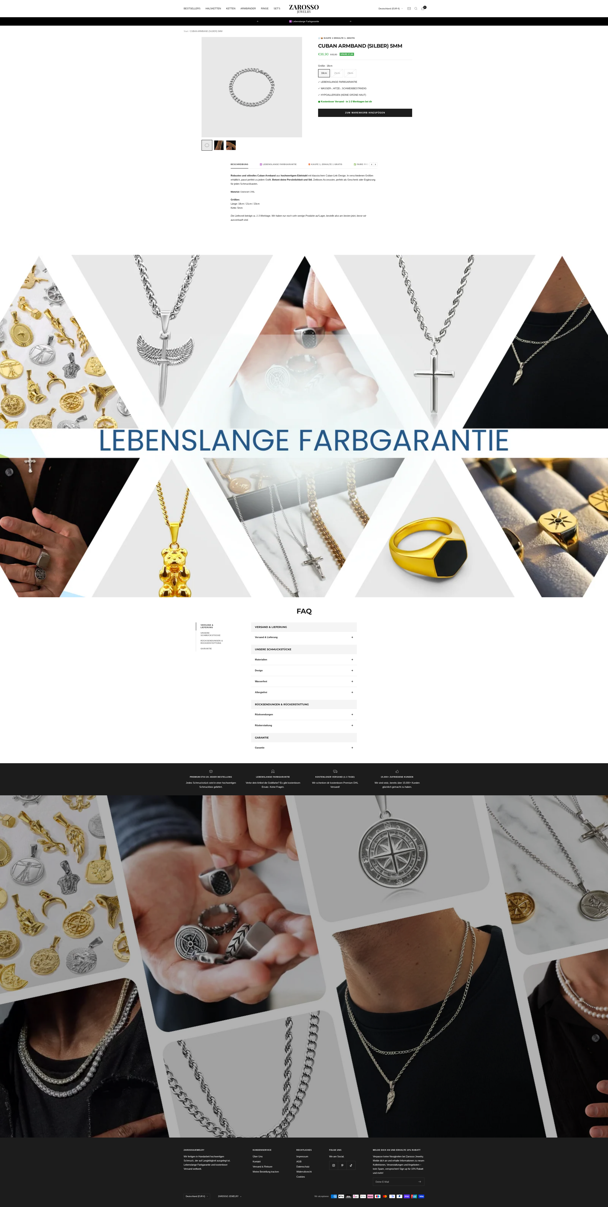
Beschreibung (239, 164)
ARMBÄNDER (248, 8)
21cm (337, 73)
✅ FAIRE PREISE (363, 164)
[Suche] (416, 8)
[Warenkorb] (422, 8)
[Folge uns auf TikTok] (351, 1165)
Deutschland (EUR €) (389, 8)
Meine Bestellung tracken (266, 1171)
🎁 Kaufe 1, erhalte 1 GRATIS (325, 164)
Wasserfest (261, 681)
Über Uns (258, 1156)
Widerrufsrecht (304, 1171)
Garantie (206, 649)
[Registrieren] (419, 1182)
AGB (298, 1161)
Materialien (261, 659)
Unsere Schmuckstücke (211, 634)
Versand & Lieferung (207, 626)
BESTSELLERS (192, 8)
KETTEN (230, 8)
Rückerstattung (263, 725)
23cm (350, 73)
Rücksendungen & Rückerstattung (212, 642)
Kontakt (257, 1161)
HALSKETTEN (213, 8)
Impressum (302, 1156)
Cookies (300, 1176)
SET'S (277, 8)
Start (186, 31)
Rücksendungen (264, 714)
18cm (324, 73)
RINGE (265, 8)
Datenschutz (303, 1166)
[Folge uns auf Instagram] (333, 1165)
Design (259, 670)
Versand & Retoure (262, 1166)
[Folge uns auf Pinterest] (342, 1165)
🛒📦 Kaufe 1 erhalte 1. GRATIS (336, 38)
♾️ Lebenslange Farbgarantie (278, 164)
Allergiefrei (261, 692)
